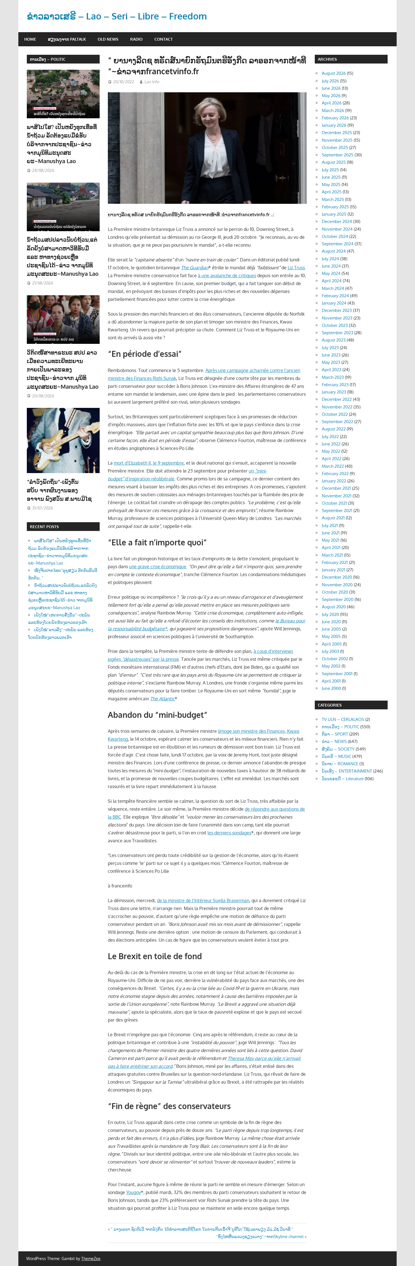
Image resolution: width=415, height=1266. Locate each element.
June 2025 (331, 177)
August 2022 (334, 429)
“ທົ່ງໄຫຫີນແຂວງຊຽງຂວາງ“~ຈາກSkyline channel (259, 1236)
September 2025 (337, 155)
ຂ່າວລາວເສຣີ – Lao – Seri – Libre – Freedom (117, 16)
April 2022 (331, 458)
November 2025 (337, 140)
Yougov (133, 1192)
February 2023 (335, 384)
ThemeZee (91, 1258)
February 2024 (335, 295)
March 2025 (333, 199)
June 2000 (331, 688)
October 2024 (335, 236)
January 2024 (334, 303)
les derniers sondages (229, 833)
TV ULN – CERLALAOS (343, 719)
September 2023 (337, 332)
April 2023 (331, 369)
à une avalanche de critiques (227, 275)
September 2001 (337, 673)
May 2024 (331, 273)
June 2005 (331, 629)
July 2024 (330, 258)
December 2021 (336, 488)
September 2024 (337, 243)
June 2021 (331, 532)
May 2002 (331, 666)
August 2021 (333, 518)
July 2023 (330, 347)
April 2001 (331, 681)
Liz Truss (296, 267)
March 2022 (333, 466)
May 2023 (331, 362)
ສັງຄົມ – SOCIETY (338, 749)
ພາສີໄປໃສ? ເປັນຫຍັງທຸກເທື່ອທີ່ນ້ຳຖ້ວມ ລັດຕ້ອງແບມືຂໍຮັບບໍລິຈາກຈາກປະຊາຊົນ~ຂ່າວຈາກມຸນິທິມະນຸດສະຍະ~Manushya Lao (62, 144)
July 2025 (330, 169)
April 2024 (332, 280)
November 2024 (337, 229)
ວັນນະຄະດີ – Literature (343, 778)
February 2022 (335, 473)
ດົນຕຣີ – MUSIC (336, 756)
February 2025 (335, 206)
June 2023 (331, 355)
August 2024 (334, 251)
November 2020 (337, 584)
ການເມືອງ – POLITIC (47, 59)
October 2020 (335, 592)
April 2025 (332, 191)
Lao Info (152, 81)
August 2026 (334, 73)
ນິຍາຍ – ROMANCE (340, 763)
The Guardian (194, 267)
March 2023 (333, 377)
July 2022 (330, 436)
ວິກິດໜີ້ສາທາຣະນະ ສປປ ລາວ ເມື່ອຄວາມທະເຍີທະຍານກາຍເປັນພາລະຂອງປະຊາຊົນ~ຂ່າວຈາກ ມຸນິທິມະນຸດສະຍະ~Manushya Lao (63, 369)
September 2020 (337, 599)
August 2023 (334, 340)
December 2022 (337, 399)
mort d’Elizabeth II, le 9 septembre (149, 463)
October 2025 (335, 147)
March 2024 (333, 288)
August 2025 (334, 162)
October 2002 (335, 658)
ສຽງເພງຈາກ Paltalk (67, 39)
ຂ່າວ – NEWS (334, 741)
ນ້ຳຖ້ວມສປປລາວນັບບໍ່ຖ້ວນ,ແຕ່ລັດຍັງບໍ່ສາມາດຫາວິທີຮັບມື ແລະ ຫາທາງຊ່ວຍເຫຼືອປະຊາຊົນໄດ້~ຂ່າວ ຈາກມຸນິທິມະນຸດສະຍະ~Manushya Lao (63, 256)
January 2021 (333, 569)
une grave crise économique (157, 566)
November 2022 (337, 407)
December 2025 (337, 132)
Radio (136, 39)
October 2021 (334, 503)
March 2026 (333, 110)
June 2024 (331, 266)
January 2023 (334, 392)
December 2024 (337, 221)
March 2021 (332, 555)
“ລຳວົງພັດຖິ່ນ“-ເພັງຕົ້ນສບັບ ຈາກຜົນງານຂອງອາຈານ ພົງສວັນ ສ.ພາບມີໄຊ (60, 490)
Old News (108, 39)
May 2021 (330, 540)
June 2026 (331, 88)
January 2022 (334, 481)
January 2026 (334, 125)
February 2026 (335, 118)
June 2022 (331, 444)
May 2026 (331, 95)
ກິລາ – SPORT (335, 734)
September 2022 (337, 421)
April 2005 (332, 644)
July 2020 (330, 614)
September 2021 (337, 510)
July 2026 (330, 81)
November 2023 (337, 318)
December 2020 (337, 577)
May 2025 (331, 184)
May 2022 (331, 451)
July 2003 (330, 651)
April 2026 (332, 103)
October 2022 (335, 414)
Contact (163, 39)
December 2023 (337, 310)
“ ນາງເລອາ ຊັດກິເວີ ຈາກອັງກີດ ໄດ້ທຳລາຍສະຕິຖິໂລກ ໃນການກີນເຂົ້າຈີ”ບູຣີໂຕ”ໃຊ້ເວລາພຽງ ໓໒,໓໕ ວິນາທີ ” (201, 1229)
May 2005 (331, 636)
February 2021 (335, 562)
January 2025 (334, 214)
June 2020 (331, 621)
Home (30, 39)
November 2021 (336, 495)
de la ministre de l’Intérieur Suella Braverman (203, 900)
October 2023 (335, 325)
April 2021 (331, 547)
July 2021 (330, 525)
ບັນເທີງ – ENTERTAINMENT (347, 771)
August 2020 (334, 606)
